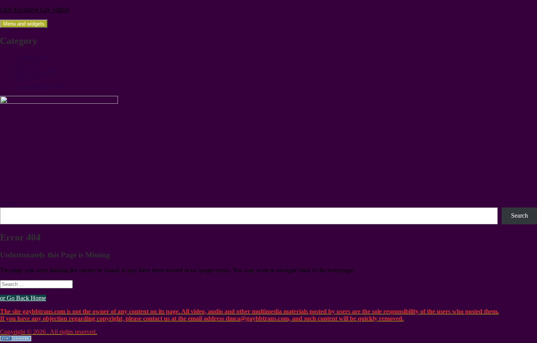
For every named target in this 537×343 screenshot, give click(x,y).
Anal (22, 64)
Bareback (27, 71)
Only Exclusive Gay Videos (35, 9)
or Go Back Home (23, 298)
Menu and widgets (23, 24)
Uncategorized (34, 86)
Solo (21, 78)
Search (8, 203)
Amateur (26, 57)
